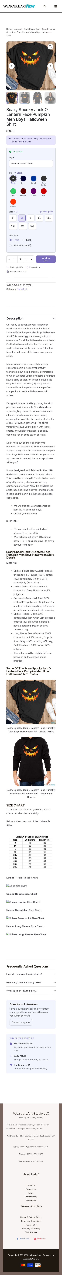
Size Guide (31, 1200)
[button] (50, 46)
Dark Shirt (29, 29)
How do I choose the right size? (24, 974)
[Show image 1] (11, 97)
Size (31, 211)
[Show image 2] (24, 97)
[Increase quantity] (26, 259)
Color (15, 173)
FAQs (31, 1193)
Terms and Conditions (31, 1221)
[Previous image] (12, 66)
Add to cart (46, 259)
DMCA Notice (31, 1232)
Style (12, 157)
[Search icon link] (45, 7)
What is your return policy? (21, 990)
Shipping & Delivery (31, 1228)
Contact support (21, 1022)
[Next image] (50, 66)
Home (9, 29)
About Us (31, 1185)
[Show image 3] (37, 97)
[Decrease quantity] (14, 259)
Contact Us (31, 1189)
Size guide (48, 211)
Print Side (13, 235)
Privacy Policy (31, 1224)
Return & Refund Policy (31, 1217)
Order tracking (31, 1196)
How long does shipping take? (23, 982)
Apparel (18, 29)
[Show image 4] (50, 97)
